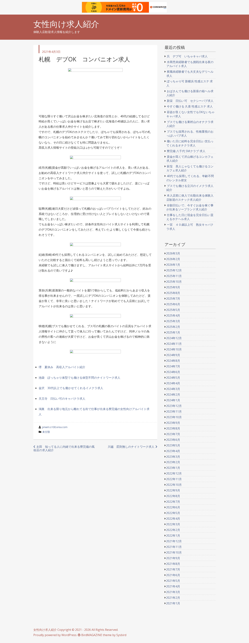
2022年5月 (173, 513)
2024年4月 (173, 383)
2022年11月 (174, 479)
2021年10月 (174, 552)
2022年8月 (173, 496)
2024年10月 (174, 349)
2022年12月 (174, 473)
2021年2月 (173, 598)
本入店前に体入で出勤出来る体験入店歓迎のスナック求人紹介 (190, 197)
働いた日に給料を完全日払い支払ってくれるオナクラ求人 (190, 143)
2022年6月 (173, 507)
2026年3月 (173, 253)
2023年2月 (173, 462)
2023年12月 (174, 406)
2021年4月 (173, 586)
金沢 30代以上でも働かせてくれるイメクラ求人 (71, 388)
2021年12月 (174, 541)
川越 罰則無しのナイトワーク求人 (131, 447)
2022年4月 (173, 519)
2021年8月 (173, 564)
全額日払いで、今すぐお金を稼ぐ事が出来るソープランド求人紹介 (190, 207)
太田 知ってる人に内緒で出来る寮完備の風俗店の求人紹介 (64, 448)
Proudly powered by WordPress (55, 635)
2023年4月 (173, 451)
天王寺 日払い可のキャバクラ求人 (62, 399)
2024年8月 (173, 361)
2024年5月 (173, 378)
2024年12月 (174, 338)
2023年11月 (174, 411)
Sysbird (121, 635)
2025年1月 (173, 332)
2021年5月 (173, 581)
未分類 (46, 432)
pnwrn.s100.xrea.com (54, 427)
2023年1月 (173, 468)
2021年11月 (174, 547)
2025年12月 (174, 270)
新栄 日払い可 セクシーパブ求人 (190, 101)
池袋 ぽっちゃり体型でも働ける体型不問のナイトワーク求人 (79, 378)
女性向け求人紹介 (66, 24)
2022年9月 (173, 490)
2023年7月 (173, 434)
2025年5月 (173, 310)
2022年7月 (173, 502)
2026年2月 (173, 259)
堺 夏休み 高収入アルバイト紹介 (62, 367)
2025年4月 (173, 315)
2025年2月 (173, 327)
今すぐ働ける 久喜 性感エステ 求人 (190, 106)
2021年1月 (173, 603)
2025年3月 (173, 321)
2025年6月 (173, 304)
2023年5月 (173, 445)
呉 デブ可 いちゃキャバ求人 (187, 56)
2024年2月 (173, 395)
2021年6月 (173, 575)
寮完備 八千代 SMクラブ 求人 (186, 151)
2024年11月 (174, 344)
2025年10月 (174, 282)
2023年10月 (174, 417)
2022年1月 (173, 536)
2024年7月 (173, 366)
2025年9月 (173, 287)
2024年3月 (173, 389)
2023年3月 (173, 457)
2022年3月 (173, 524)
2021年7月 (173, 569)
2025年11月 (174, 276)
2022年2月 (173, 530)
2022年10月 (174, 485)
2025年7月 (173, 299)
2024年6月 (173, 372)
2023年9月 (173, 423)
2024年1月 (173, 400)
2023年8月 (173, 428)
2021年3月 (173, 592)
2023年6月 (173, 440)
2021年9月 (173, 558)
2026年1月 (173, 265)
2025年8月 (173, 293)
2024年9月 (173, 355)
